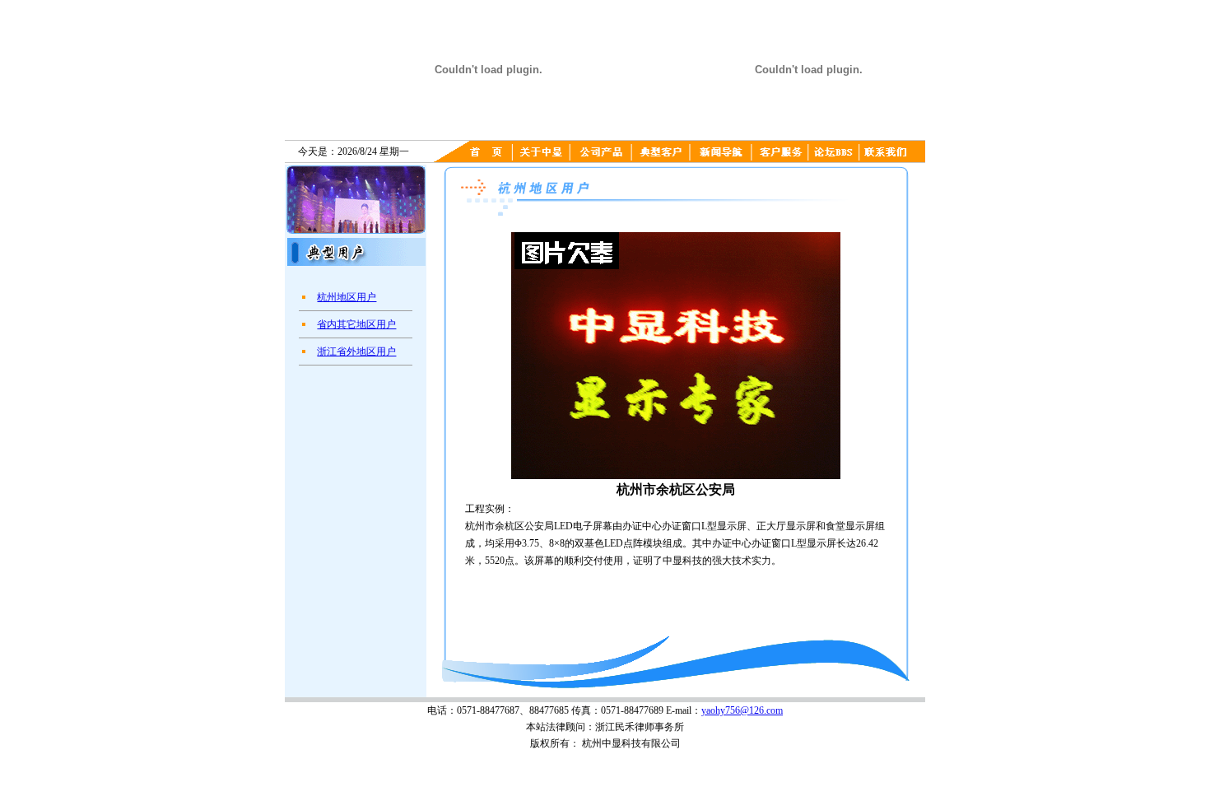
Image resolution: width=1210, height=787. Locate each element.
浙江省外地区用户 (356, 351)
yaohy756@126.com (742, 710)
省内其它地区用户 (356, 324)
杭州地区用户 (346, 297)
